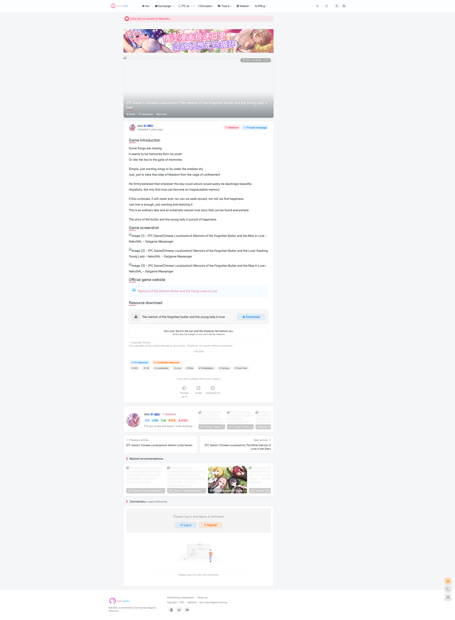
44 (164, 420)
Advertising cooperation (180, 597)
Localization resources (167, 362)
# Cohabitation (206, 368)
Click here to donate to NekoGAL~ (150, 18)
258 (247, 60)
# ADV (135, 368)
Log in (187, 525)
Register (212, 525)
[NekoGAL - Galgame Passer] (119, 600)
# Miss (190, 368)
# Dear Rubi (241, 368)
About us (202, 597)
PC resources (145, 114)
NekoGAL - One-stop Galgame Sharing (207, 602)
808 (156, 420)
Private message (257, 127)
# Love (177, 368)
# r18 (146, 368)
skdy (140, 125)
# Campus (224, 368)
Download (253, 317)
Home (131, 114)
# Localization (161, 368)
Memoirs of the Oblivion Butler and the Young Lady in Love (177, 291)
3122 (173, 420)
